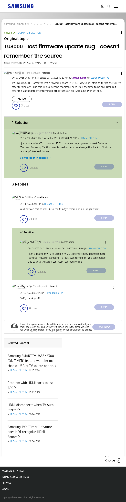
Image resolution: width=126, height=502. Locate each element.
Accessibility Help (13, 471)
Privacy (6, 483)
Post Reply (104, 326)
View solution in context (34, 157)
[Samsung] (20, 6)
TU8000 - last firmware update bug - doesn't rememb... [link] (85, 23)
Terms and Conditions (16, 477)
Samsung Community (16, 23)
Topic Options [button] (116, 32)
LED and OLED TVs (100, 77)
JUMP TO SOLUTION (29, 32)
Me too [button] (22, 98)
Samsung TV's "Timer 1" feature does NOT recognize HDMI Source (30, 432)
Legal (5, 489)
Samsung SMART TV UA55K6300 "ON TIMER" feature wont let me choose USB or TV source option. (31, 361)
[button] (116, 73)
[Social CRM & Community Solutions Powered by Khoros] (112, 459)
